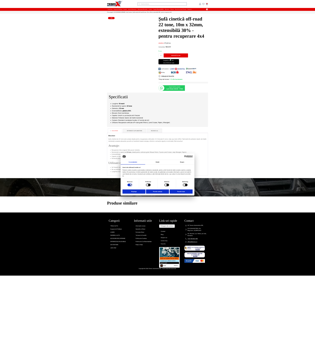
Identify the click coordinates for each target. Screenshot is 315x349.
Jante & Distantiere (132, 9)
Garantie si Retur (140, 229)
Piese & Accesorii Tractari (180, 9)
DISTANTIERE (114, 244)
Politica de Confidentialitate (144, 241)
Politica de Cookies (141, 238)
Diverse (172, 9)
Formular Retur (140, 232)
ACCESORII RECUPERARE (119, 12)
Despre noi (164, 237)
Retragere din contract (167, 226)
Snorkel (125, 9)
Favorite (163, 244)
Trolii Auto (110, 9)
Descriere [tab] (115, 130)
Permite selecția (157, 191)
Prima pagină (110, 12)
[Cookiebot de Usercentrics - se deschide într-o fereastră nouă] (185, 156)
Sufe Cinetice (129, 12)
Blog (162, 234)
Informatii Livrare (140, 226)
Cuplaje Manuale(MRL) (158, 9)
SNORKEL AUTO (115, 235)
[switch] (148, 185)
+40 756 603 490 (193, 238)
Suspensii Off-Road (118, 9)
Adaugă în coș (175, 55)
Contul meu (164, 240)
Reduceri (190, 9)
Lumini (150, 9)
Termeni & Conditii (141, 235)
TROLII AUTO (114, 226)
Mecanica (167, 9)
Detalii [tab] (157, 162)
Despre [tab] (182, 162)
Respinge (134, 191)
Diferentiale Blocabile (142, 9)
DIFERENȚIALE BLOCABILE (118, 241)
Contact (163, 231)
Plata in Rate (139, 244)
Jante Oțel (113, 248)
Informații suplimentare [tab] (134, 130)
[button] (153, 19)
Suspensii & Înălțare (116, 229)
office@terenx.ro (192, 242)
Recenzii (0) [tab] (154, 130)
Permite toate (181, 191)
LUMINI (112, 232)
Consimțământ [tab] (133, 162)
